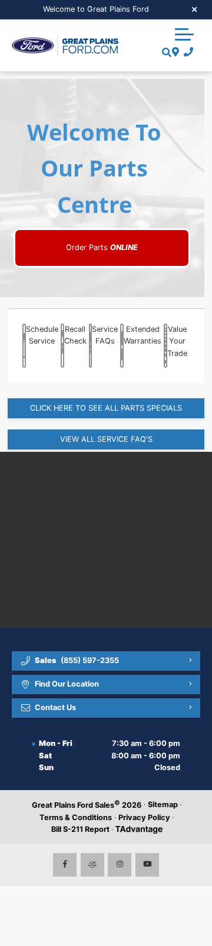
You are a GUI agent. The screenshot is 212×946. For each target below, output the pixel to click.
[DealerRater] (92, 865)
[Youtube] (147, 865)
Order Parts (102, 247)
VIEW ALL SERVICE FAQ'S (106, 439)
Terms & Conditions (75, 817)
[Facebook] (65, 865)
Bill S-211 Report (80, 829)
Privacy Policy (144, 817)
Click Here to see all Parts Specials (106, 408)
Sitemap (163, 804)
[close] (195, 9)
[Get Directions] (174, 52)
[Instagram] (119, 865)
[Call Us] (186, 52)
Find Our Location (67, 683)
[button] (184, 34)
